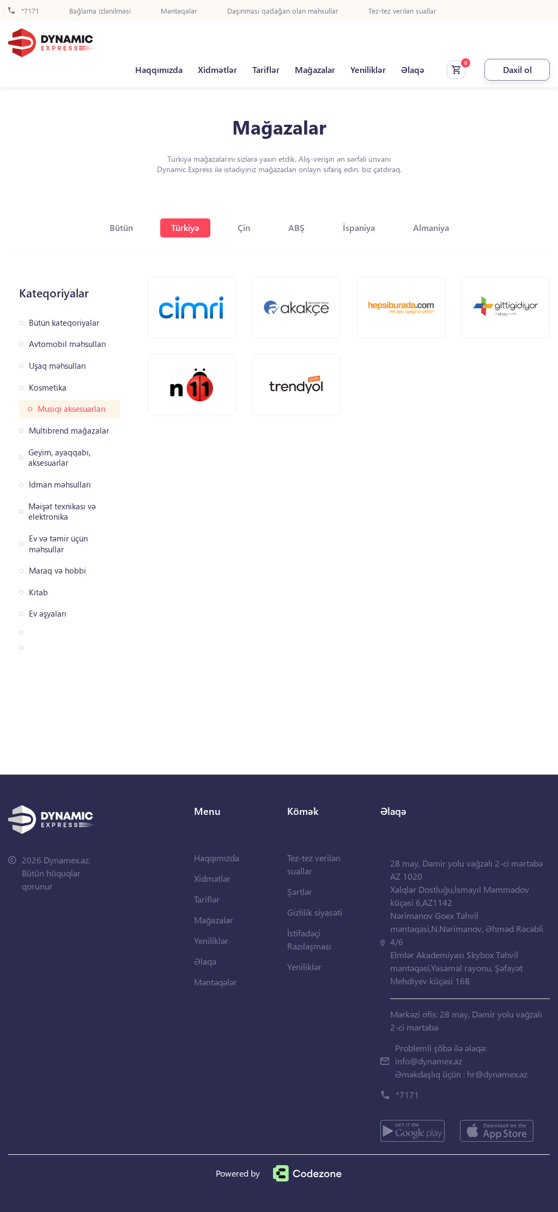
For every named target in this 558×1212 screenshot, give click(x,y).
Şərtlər (299, 891)
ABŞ (296, 227)
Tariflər (266, 70)
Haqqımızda (159, 70)
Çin (244, 227)
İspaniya (359, 227)
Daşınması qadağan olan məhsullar (282, 11)
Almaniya (431, 227)
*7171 (29, 11)
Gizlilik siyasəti (314, 912)
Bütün (121, 227)
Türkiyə (185, 227)
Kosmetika (47, 387)
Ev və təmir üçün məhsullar (58, 544)
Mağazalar (315, 70)
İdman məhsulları (60, 484)
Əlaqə (412, 70)
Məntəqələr (179, 11)
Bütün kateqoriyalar (64, 323)
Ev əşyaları (47, 613)
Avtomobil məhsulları (67, 344)
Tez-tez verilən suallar (402, 11)
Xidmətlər (217, 70)
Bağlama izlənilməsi (100, 11)
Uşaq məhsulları (57, 366)
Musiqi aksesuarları (72, 409)
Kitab (38, 592)
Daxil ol (517, 69)
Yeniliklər (368, 70)
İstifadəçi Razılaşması (309, 939)
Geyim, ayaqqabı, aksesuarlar (59, 457)
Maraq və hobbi (57, 570)
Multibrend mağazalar (69, 430)
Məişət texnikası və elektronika (62, 511)
